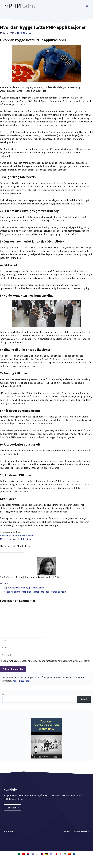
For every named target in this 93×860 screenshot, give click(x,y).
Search (5, 694)
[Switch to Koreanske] (65, 853)
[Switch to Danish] (23, 853)
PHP (6, 583)
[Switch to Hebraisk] (51, 853)
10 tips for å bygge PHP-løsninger (16, 539)
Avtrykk (67, 831)
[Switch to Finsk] (37, 853)
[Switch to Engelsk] (32, 853)
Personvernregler (81, 831)
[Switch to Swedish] (74, 853)
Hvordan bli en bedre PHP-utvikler (17, 535)
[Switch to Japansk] (60, 853)
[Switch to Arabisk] (19, 853)
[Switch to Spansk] (69, 853)
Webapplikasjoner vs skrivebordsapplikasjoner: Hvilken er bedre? (35, 591)
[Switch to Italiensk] (55, 853)
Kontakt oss (12, 807)
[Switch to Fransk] (42, 853)
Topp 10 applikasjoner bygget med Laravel (24, 587)
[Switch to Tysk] (46, 853)
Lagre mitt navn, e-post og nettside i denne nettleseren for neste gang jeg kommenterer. (46, 660)
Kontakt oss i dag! (21, 680)
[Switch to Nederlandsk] (28, 853)
